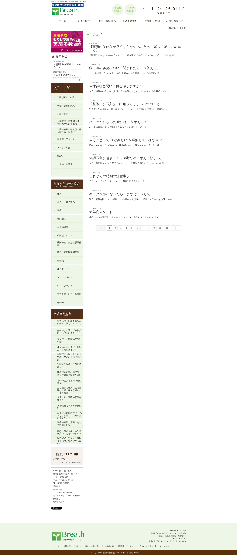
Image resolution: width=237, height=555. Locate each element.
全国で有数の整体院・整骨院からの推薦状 (69, 130)
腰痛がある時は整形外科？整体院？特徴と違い (69, 373)
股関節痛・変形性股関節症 (69, 243)
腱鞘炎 (60, 260)
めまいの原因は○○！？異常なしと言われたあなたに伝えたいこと (69, 415)
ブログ (60, 172)
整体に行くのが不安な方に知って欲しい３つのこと (69, 323)
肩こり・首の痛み (66, 202)
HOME (172, 28)
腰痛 (59, 194)
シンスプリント (65, 285)
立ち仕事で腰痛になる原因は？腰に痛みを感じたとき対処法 (69, 390)
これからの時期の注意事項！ (111, 176)
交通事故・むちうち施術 (130, 21)
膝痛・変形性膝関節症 (68, 252)
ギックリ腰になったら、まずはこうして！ (121, 194)
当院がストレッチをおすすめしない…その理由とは (69, 357)
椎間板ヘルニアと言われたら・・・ (69, 365)
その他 (60, 302)
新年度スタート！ (102, 212)
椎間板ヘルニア (65, 235)
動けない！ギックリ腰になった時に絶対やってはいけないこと (69, 440)
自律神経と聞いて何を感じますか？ (116, 86)
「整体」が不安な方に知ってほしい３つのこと (124, 104)
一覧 (78, 80)
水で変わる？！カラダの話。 (69, 407)
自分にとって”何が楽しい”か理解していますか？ (125, 140)
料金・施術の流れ (107, 21)
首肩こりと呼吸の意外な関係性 (69, 398)
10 (160, 228)
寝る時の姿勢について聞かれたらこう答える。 (124, 68)
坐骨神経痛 (62, 227)
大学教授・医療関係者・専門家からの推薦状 (69, 122)
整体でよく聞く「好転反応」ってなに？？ (69, 331)
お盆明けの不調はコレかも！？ (67, 65)
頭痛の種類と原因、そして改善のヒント (69, 423)
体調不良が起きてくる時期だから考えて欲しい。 (126, 158)
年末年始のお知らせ (64, 75)
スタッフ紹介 (63, 147)
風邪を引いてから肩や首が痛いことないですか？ (69, 432)
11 (167, 228)
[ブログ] (67, 455)
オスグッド (62, 269)
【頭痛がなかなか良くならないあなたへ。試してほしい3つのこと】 (136, 48)
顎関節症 (61, 219)
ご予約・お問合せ (174, 21)
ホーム (62, 21)
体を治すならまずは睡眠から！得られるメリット (69, 348)
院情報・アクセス (152, 21)
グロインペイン (65, 277)
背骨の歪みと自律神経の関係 (69, 382)
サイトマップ (163, 546)
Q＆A (60, 156)
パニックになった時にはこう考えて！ (118, 122)
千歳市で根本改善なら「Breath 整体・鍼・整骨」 (118, 553)
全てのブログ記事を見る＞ (71, 462)
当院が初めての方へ (85, 21)
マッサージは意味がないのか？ (69, 340)
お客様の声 (62, 114)
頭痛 (59, 210)
